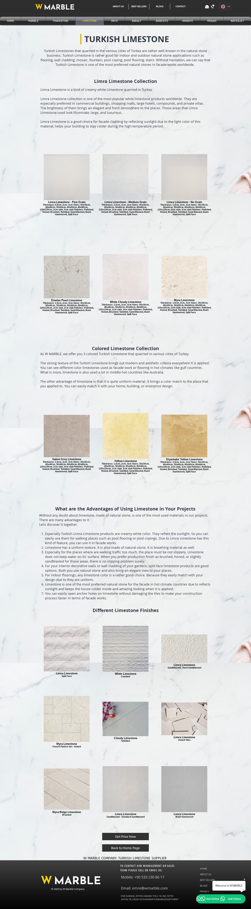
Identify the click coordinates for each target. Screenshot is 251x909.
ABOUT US (205, 874)
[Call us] (212, 6)
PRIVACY (204, 891)
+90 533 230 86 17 (149, 877)
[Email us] (207, 6)
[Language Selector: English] (225, 6)
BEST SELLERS (207, 880)
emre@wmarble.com (150, 888)
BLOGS (203, 885)
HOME (203, 868)
